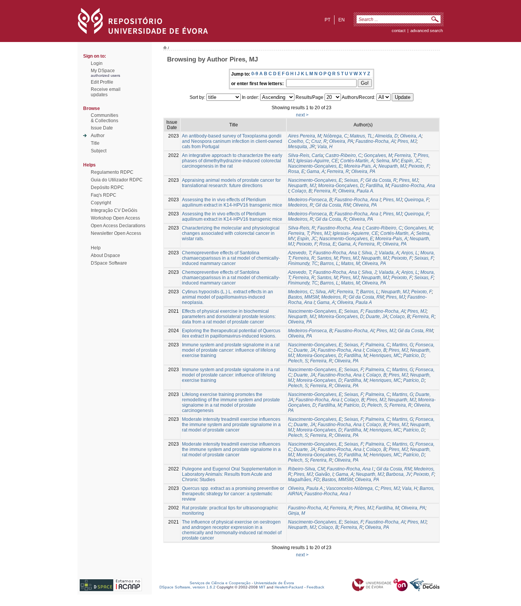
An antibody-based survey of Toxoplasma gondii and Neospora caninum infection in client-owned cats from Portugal (232, 141)
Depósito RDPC (107, 187)
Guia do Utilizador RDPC (117, 180)
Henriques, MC (385, 355)
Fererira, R (321, 460)
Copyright (101, 202)
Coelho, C (298, 141)
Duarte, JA (377, 316)
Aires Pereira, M (304, 136)
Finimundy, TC (303, 263)
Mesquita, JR (301, 146)
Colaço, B (301, 191)
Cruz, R (319, 141)
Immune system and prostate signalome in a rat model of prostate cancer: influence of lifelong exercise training (231, 350)
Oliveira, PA (341, 141)
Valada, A (389, 252)
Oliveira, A (410, 136)
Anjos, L (409, 252)
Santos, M (327, 258)
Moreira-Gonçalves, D (340, 185)
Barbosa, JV (398, 474)
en (341, 20)
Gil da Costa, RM (333, 205)
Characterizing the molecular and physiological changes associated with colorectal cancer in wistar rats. (231, 233)
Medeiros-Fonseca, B (310, 199)
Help (96, 247)
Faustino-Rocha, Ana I (357, 199)
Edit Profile (102, 82)
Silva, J (369, 252)
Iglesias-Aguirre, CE (317, 160)
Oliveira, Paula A (354, 302)
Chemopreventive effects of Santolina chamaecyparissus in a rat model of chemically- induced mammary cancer (231, 258)
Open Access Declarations (118, 225)
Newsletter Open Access (116, 233)
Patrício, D (414, 355)
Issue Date (102, 128)
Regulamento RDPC (112, 172)
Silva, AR (324, 291)
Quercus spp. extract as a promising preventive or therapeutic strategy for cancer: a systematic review (233, 494)
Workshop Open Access (115, 218)
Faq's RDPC (103, 195)
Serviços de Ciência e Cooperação (220, 583)
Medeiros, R (300, 205)
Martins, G (402, 344)
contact (398, 30)
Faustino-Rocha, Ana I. (350, 469)
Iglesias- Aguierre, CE (355, 233)
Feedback (315, 587)
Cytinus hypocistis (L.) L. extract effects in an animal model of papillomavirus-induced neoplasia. (227, 297)
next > (302, 115)
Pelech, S (298, 361)
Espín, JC (411, 160)
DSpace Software (109, 263)
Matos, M (350, 263)
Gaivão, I (324, 474)
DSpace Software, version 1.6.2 (187, 587)
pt (327, 20)
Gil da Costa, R (381, 180)
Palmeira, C (377, 344)
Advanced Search (426, 30)
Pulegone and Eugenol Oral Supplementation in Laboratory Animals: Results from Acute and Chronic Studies (231, 474)
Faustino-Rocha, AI (375, 141)
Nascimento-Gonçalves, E (315, 166)
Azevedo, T (299, 252)
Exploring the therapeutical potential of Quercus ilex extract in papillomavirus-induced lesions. (231, 333)
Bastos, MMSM (303, 297)
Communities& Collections (104, 118)
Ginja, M (296, 513)
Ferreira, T (404, 155)
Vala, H (325, 146)
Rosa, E (296, 171)
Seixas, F (353, 180)
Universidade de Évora (274, 583)
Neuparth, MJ (392, 166)
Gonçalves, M (378, 155)
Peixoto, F (418, 166)
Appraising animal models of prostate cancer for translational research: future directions (231, 183)
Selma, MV (387, 160)
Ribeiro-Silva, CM (306, 469)
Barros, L (329, 263)
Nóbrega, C (335, 136)
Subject (98, 151)
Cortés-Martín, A (357, 160)
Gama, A (316, 171)
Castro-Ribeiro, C (343, 155)
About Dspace (105, 255)
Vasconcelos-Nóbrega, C (352, 488)
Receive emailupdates (106, 92)
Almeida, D (386, 136)
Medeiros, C (300, 291)
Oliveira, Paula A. (356, 191)
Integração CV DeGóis (114, 210)
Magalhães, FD (304, 479)
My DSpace (103, 70)
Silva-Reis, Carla (305, 155)
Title (95, 143)
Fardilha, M (377, 185)
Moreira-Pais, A (360, 166)
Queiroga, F (416, 199)
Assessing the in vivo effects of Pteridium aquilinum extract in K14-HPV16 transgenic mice (232, 202)
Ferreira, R (338, 171)
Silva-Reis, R (301, 228)
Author (98, 135)
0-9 (254, 73)
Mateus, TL (361, 136)
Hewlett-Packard (289, 587)
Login (97, 63)
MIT (262, 587)
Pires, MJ (406, 141)
